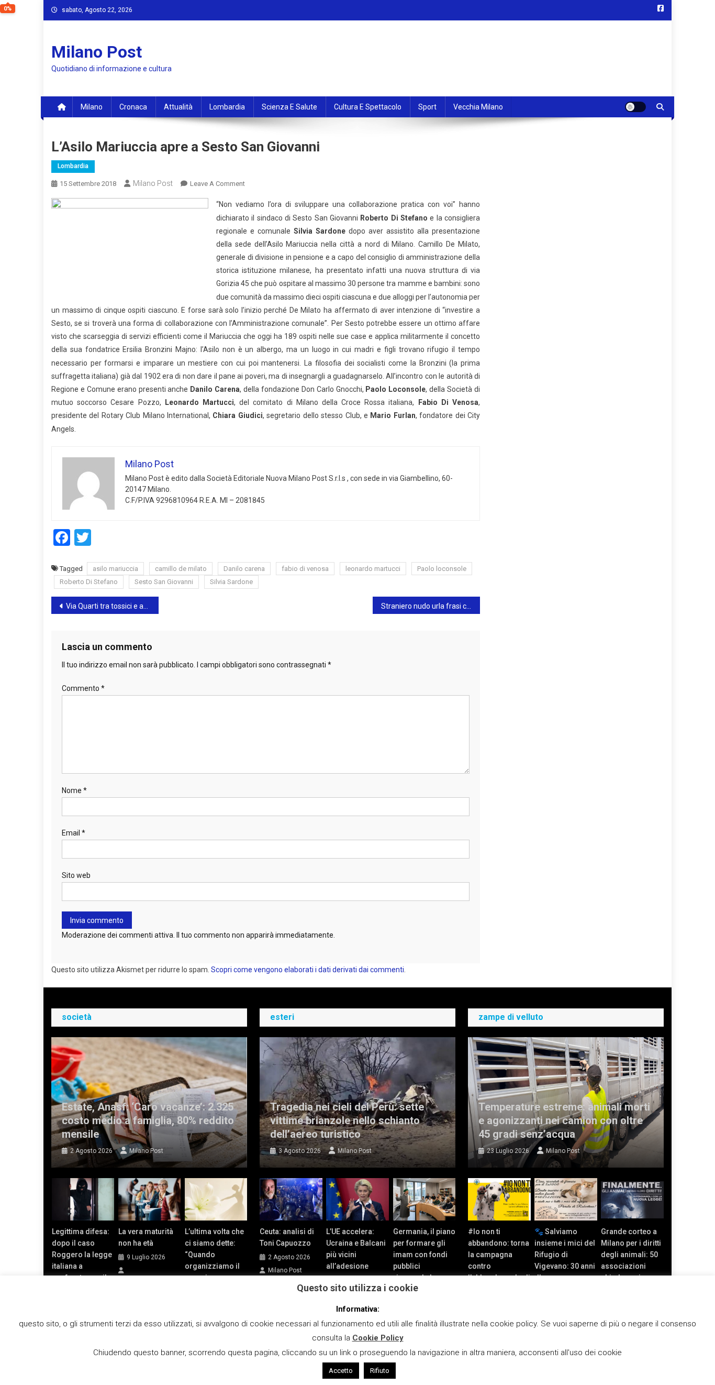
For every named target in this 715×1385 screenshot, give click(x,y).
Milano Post (96, 52)
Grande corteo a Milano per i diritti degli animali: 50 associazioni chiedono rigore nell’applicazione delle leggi (631, 1266)
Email (73, 833)
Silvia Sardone (231, 582)
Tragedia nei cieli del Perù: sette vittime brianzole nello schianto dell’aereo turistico (347, 1120)
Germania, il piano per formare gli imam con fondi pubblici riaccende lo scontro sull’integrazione (424, 1266)
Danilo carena (244, 569)
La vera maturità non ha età (145, 1237)
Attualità (178, 107)
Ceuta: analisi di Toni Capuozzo (287, 1237)
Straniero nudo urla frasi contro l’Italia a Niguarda (430, 606)
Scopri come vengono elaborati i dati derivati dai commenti (307, 969)
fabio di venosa (305, 569)
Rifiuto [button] (379, 1371)
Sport (427, 107)
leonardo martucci (372, 569)
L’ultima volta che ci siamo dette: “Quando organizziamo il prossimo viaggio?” (214, 1260)
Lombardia (227, 107)
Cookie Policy (378, 1338)
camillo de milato (181, 569)
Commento (83, 688)
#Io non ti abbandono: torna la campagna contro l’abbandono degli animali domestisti (499, 1266)
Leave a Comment (217, 184)
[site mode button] (635, 107)
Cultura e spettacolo (367, 107)
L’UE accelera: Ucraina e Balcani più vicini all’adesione (356, 1248)
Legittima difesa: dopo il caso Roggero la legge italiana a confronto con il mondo (82, 1260)
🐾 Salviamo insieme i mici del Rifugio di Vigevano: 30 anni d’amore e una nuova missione (564, 1260)
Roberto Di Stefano (89, 582)
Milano (92, 107)
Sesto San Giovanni (164, 582)
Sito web (76, 875)
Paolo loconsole (441, 569)
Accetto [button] (341, 1371)
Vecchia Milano (478, 107)
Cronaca (133, 107)
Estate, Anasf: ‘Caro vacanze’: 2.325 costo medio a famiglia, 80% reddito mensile (148, 1120)
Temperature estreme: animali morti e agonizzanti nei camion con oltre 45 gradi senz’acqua (564, 1120)
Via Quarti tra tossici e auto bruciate (112, 606)
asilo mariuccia (115, 569)
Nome (74, 790)
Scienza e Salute (289, 107)
